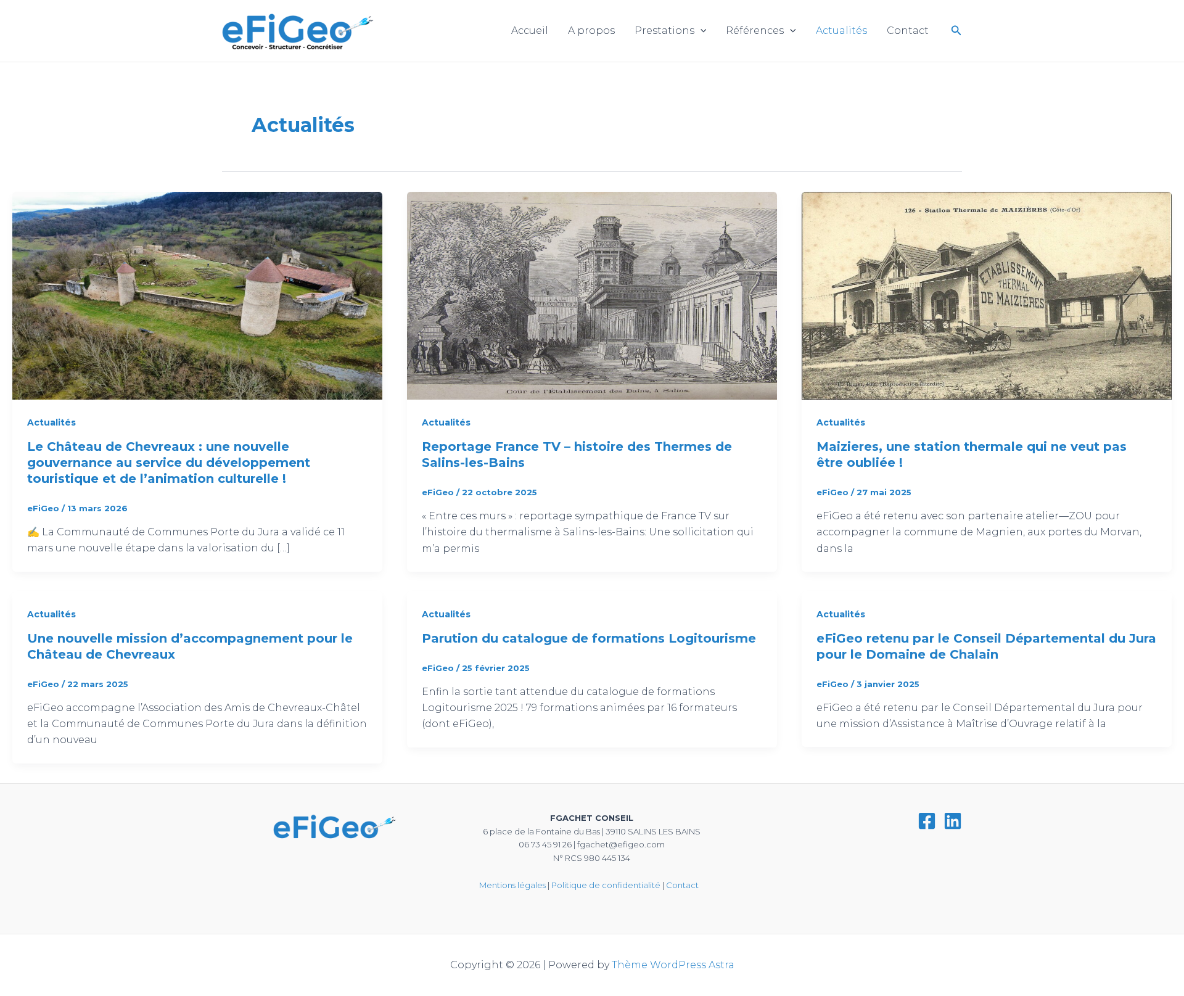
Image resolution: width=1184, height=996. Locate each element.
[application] (700, 31)
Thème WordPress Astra (673, 965)
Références (755, 30)
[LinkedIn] (953, 821)
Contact (908, 30)
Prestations (664, 30)
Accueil (529, 30)
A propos (591, 30)
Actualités (841, 30)
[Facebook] (927, 821)
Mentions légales (512, 885)
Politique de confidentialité (605, 885)
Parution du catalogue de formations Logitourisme (589, 638)
